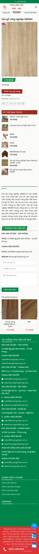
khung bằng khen (24, 529)
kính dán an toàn (21, 541)
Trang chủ (6, 12)
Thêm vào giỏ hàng (12, 91)
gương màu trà (8, 541)
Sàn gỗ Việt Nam (30, 12)
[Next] (37, 316)
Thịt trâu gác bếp (13, 534)
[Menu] (36, 7)
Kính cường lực (8, 539)
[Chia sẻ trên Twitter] (11, 103)
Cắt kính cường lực (28, 536)
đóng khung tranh (10, 529)
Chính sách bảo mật (10, 490)
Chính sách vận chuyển (11, 486)
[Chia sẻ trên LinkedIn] (23, 103)
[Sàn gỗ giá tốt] (5, 7)
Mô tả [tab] (4, 189)
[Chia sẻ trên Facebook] (7, 103)
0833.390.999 (22, 2)
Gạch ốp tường (14, 536)
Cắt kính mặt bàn (17, 544)
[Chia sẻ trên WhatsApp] (3, 103)
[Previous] (1, 316)
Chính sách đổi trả (9, 483)
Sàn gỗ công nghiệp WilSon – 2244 (10, 324)
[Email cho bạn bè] (15, 103)
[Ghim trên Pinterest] (19, 103)
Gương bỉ (19, 539)
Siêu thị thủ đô (26, 534)
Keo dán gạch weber (17, 531)
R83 (29, 322)
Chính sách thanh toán (11, 494)
